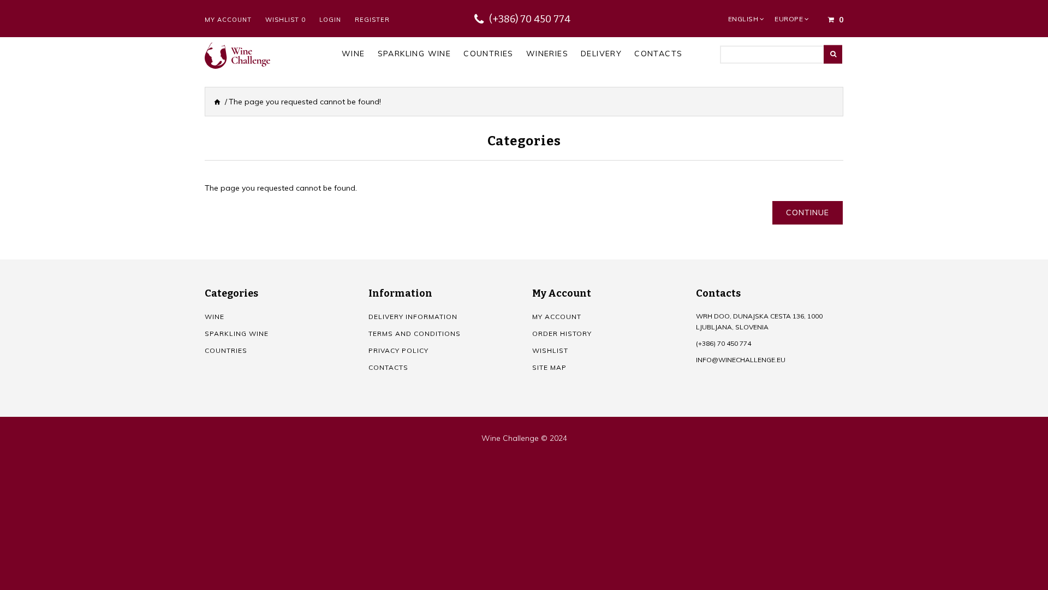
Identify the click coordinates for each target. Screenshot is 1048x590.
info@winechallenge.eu (740, 360)
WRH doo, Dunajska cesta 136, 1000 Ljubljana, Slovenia (759, 321)
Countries (226, 350)
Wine (214, 316)
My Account (228, 19)
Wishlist (550, 350)
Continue (807, 212)
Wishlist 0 (285, 19)
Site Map (549, 367)
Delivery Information (412, 316)
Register (372, 19)
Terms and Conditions (414, 333)
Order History (562, 333)
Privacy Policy (398, 350)
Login (330, 19)
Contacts (388, 367)
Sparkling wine (237, 333)
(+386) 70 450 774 (529, 19)
